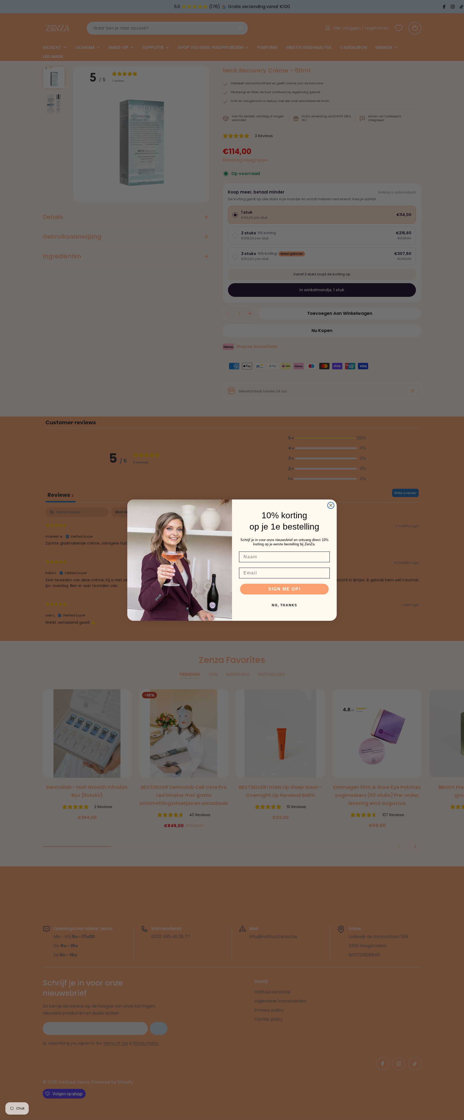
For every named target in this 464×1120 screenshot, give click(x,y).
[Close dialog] (331, 505)
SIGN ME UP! (284, 589)
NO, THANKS (284, 605)
